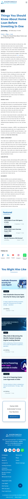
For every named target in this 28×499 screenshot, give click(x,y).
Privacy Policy (18, 497)
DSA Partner (5, 486)
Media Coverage (20, 463)
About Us (4, 460)
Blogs (17, 458)
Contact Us (5, 463)
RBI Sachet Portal (6, 477)
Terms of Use (9, 497)
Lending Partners (6, 465)
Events (17, 460)
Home (2, 34)
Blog (7, 34)
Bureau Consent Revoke (6, 473)
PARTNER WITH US (14, 416)
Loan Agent (5, 483)
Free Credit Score (6, 491)
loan (18, 55)
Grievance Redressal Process (7, 469)
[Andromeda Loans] (9, 2)
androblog (4, 30)
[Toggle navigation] (26, 2)
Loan (3, 11)
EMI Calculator (6, 488)
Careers (4, 458)
